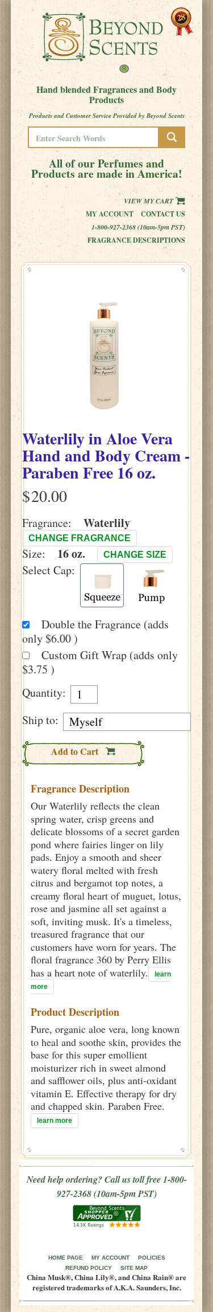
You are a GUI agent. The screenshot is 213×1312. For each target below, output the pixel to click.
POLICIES (151, 1257)
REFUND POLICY (88, 1268)
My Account (109, 214)
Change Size (134, 554)
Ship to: (40, 720)
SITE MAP (134, 1268)
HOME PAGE (65, 1257)
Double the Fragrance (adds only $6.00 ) (95, 631)
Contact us (163, 214)
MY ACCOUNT (110, 1257)
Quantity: (44, 692)
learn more (54, 1121)
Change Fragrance (79, 538)
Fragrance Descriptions (136, 240)
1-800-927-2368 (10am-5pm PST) (138, 227)
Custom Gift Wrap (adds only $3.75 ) (100, 662)
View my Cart (149, 201)
